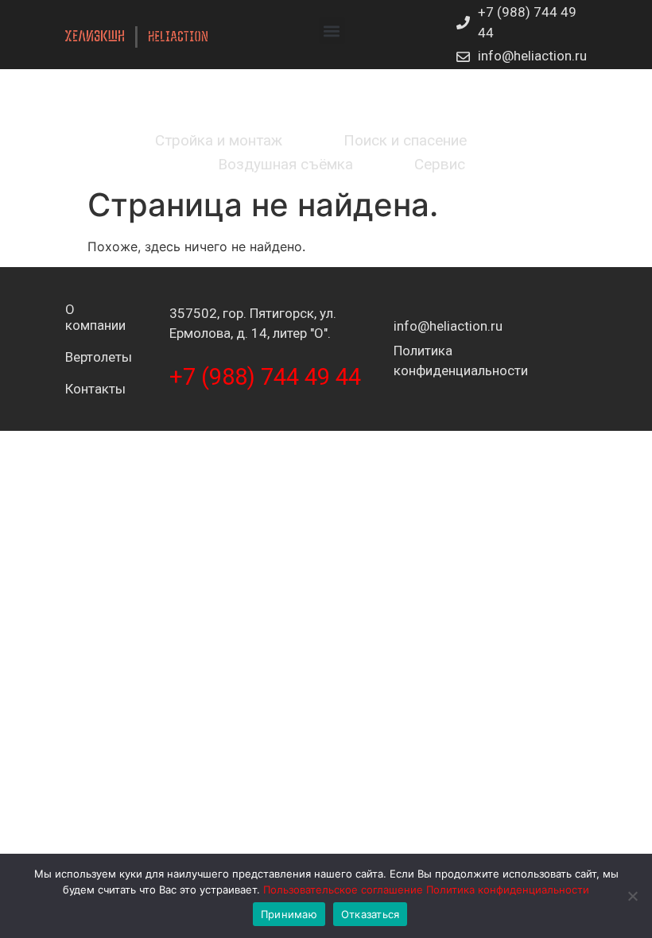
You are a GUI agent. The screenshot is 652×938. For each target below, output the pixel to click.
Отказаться (370, 914)
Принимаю (289, 914)
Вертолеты (77, 357)
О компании (77, 317)
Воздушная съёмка (285, 164)
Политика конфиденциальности (507, 889)
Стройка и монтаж (218, 140)
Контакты (77, 389)
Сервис (439, 164)
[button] (332, 30)
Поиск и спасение (405, 140)
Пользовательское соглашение (343, 889)
